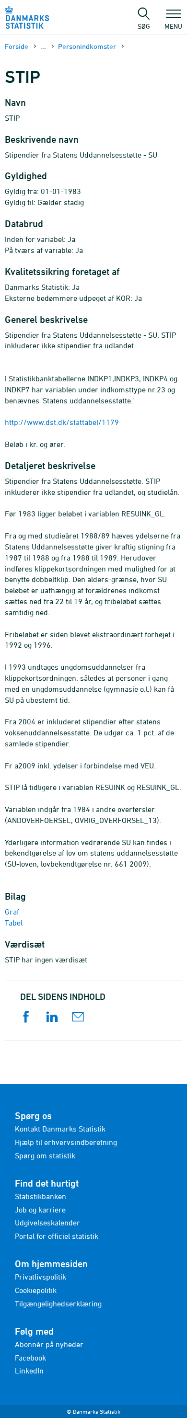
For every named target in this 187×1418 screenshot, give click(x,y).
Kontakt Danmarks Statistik (60, 1128)
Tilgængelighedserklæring (58, 1303)
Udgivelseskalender (47, 1222)
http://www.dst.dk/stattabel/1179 (62, 422)
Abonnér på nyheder (49, 1344)
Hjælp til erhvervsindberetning (66, 1142)
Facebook (30, 1357)
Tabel (14, 922)
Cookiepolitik (36, 1290)
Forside (16, 46)
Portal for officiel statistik (56, 1236)
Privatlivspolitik (40, 1276)
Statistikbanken (40, 1196)
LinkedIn (29, 1370)
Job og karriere (40, 1209)
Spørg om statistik (45, 1155)
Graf (12, 911)
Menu (173, 26)
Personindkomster (87, 46)
